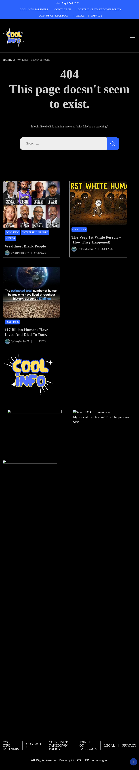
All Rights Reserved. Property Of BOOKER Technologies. (69, 760)
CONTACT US (62, 9)
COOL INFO (12, 232)
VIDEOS (10, 238)
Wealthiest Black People (25, 246)
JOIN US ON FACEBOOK (54, 15)
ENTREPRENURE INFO (35, 232)
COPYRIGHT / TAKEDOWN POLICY (99, 9)
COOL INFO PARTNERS (34, 9)
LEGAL (80, 15)
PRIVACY (96, 15)
